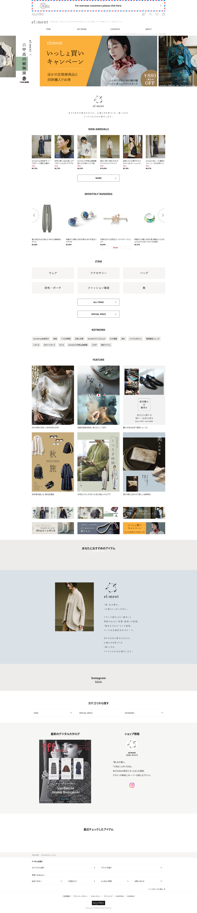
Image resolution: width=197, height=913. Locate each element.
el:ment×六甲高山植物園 (77, 345)
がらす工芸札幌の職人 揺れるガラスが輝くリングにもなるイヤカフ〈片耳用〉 (115, 240)
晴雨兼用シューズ (152, 339)
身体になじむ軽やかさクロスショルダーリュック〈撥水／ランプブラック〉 (132, 163)
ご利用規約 (66, 896)
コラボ (94, 345)
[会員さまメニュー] (143, 14)
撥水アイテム (106, 345)
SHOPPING (120, 896)
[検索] (150, 14)
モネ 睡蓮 (113, 339)
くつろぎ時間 (65, 339)
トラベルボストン (136, 339)
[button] (31, 215)
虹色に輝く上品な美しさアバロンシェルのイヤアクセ (64, 162)
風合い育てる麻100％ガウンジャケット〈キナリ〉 (109, 162)
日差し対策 (79, 339)
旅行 (123, 339)
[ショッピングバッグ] (163, 14)
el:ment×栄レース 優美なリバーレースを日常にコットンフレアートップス (155, 163)
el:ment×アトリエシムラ (96, 339)
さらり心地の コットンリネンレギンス (79, 239)
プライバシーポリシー (80, 896)
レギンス (36, 345)
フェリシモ (35, 855)
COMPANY (131, 896)
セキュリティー (96, 896)
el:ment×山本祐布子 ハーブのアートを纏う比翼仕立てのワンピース (41, 163)
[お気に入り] (157, 14)
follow (98, 681)
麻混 (55, 339)
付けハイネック (49, 345)
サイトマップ (108, 896)
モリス (61, 345)
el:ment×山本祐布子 (41, 339)
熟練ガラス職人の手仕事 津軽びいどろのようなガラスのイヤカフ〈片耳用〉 (47, 240)
